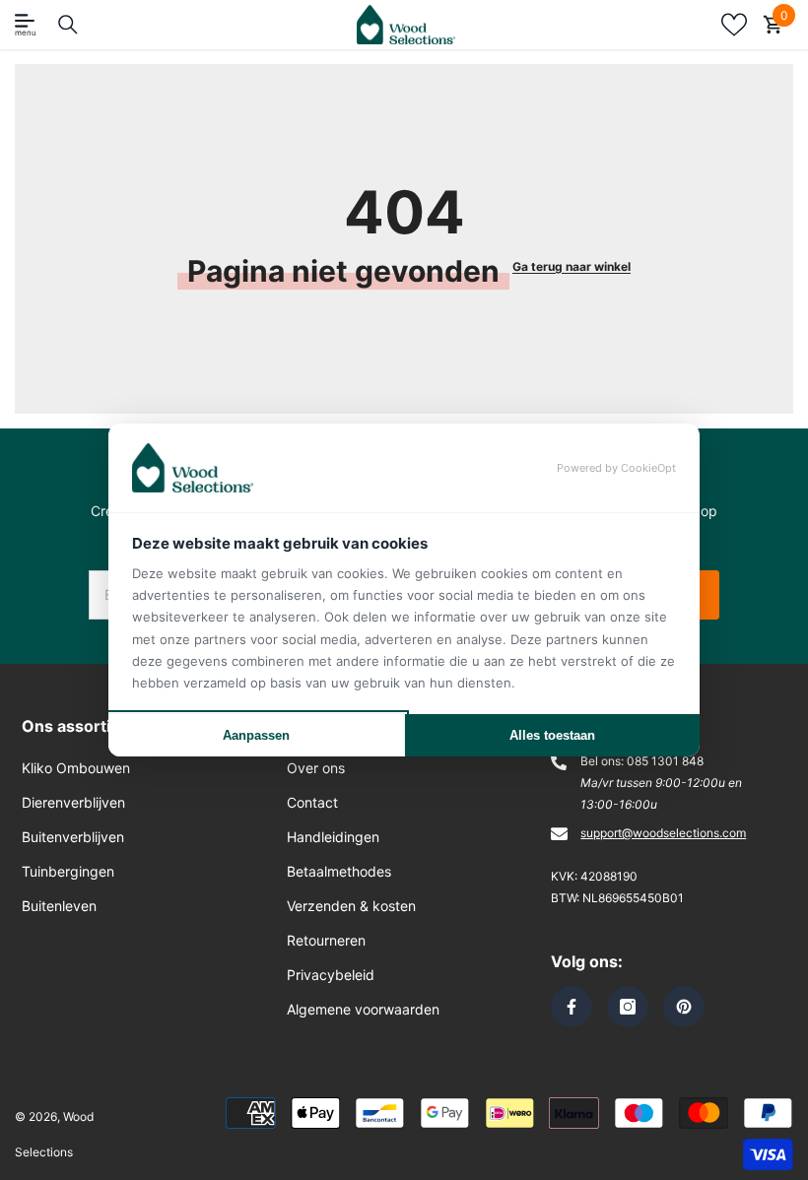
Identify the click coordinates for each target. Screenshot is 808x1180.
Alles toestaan (552, 735)
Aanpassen (256, 735)
